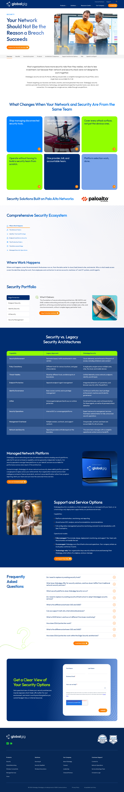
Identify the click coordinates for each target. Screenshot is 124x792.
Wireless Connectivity (12, 769)
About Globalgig (67, 761)
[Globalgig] (17, 4)
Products (39, 56)
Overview (9, 56)
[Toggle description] (39, 149)
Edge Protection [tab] (13, 298)
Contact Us (95, 761)
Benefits (18, 56)
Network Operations (97, 765)
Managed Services (11, 772)
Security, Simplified (40, 765)
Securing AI (38, 761)
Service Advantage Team (98, 769)
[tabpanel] (62, 247)
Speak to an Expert (92, 56)
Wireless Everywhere (40, 769)
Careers (65, 765)
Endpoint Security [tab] (14, 303)
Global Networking (11, 765)
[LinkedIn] (7, 743)
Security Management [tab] (15, 320)
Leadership (66, 769)
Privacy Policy (75, 787)
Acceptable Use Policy (90, 787)
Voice (7, 776)
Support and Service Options (70, 56)
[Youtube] (11, 743)
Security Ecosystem (28, 56)
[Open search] (116, 1)
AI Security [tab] (12, 314)
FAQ (82, 56)
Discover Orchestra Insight (15, 482)
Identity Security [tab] (13, 309)
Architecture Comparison (52, 56)
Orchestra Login (96, 772)
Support (109, 1)
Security (8, 761)
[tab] (18, 226)
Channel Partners (99, 1)
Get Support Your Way (62, 559)
